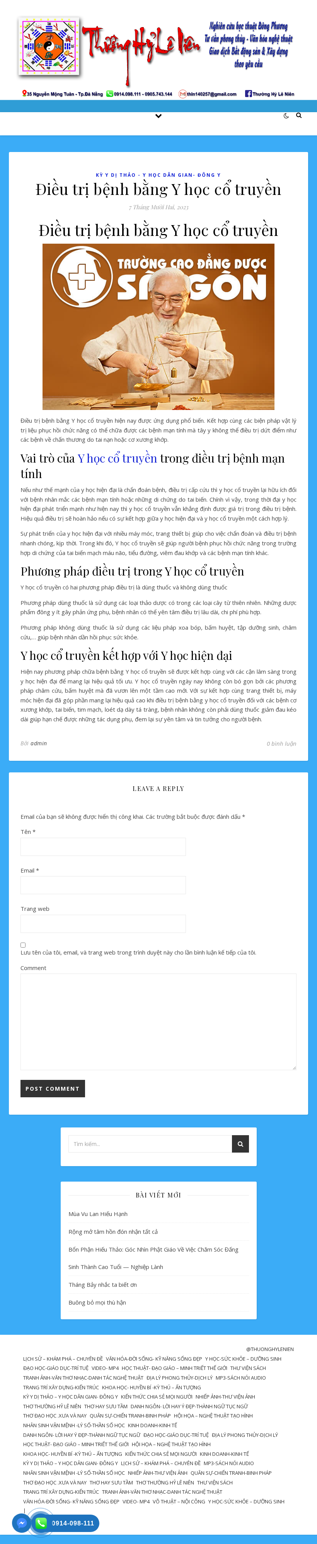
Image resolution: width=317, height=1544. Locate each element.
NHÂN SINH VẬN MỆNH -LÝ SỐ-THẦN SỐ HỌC (74, 1425)
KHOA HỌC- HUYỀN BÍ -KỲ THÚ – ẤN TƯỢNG (151, 1387)
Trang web (34, 908)
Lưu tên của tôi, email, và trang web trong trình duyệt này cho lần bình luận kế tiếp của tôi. (138, 952)
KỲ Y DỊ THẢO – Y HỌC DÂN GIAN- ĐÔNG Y (70, 1396)
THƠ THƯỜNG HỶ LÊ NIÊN (52, 1406)
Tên (28, 831)
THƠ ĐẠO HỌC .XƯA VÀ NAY (55, 1415)
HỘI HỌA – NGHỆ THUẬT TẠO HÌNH (213, 1415)
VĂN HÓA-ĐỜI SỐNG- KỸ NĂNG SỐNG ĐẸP (154, 1358)
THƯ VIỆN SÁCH (248, 1368)
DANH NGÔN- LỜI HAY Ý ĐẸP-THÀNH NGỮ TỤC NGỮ (189, 1406)
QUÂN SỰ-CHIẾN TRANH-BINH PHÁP (130, 1415)
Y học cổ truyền (117, 458)
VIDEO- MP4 (105, 1368)
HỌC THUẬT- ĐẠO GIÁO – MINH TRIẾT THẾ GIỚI (174, 1368)
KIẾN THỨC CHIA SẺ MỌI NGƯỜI (157, 1396)
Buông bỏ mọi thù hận (97, 1302)
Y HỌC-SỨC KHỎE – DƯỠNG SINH (243, 1358)
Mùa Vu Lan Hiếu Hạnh (98, 1214)
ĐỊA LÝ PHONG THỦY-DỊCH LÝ (180, 1377)
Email (29, 870)
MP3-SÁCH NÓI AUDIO (241, 1377)
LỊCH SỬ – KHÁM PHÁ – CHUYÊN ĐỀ (63, 1358)
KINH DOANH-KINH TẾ (152, 1425)
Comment (33, 968)
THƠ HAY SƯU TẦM (106, 1406)
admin (39, 743)
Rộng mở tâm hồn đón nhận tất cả (113, 1231)
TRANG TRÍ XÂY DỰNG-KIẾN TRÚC (61, 1387)
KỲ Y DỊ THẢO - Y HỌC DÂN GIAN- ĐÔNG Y (158, 175)
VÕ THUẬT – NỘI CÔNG (179, 1501)
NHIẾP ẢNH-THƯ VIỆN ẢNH (225, 1396)
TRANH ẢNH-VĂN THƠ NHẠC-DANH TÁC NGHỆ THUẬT (83, 1377)
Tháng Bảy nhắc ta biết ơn (102, 1284)
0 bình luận (282, 743)
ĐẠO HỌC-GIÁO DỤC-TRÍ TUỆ (56, 1368)
